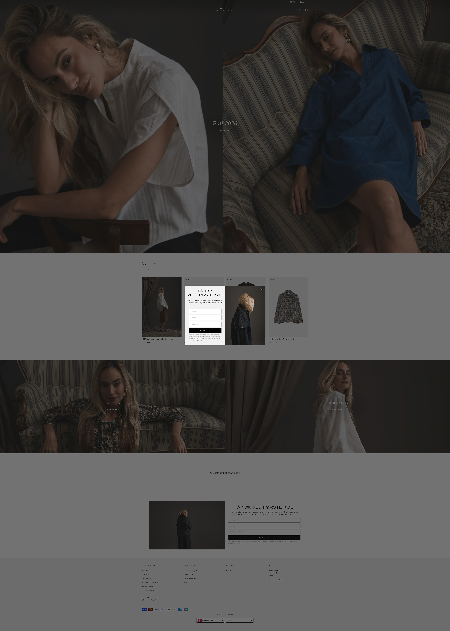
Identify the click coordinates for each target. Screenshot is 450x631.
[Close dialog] (262, 288)
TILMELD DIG (205, 331)
